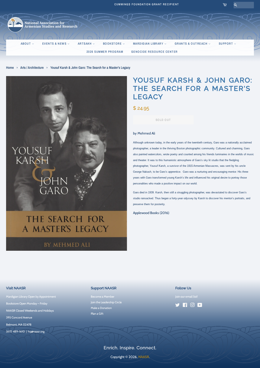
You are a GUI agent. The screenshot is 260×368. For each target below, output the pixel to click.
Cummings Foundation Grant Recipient (146, 4)
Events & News (54, 43)
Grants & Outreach (191, 43)
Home (10, 67)
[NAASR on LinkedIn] (207, 306)
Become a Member (102, 296)
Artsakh (85, 43)
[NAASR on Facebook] (185, 306)
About (26, 43)
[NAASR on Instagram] (192, 306)
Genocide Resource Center (154, 51)
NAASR (143, 357)
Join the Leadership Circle (106, 302)
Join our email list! (186, 296)
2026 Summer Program (105, 51)
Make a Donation (101, 308)
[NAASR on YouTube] (199, 306)
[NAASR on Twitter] (177, 306)
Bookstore (113, 43)
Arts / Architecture (32, 67)
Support (226, 43)
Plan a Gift (97, 313)
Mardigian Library (148, 43)
